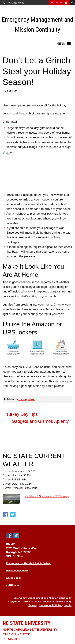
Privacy (32, 605)
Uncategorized (26, 399)
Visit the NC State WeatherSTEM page (47, 496)
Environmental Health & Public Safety (28, 563)
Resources (56, 2)
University (26, 623)
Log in (68, 605)
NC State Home (16, 2)
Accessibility (13, 578)
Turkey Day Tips (22, 414)
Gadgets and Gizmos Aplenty (40, 421)
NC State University (42, 601)
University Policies (50, 605)
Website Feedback (17, 570)
